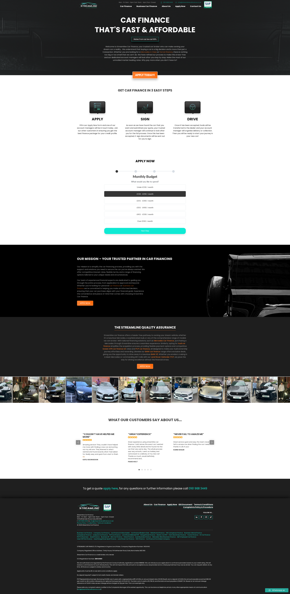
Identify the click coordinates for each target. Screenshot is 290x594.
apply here (110, 488)
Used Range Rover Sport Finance (105, 539)
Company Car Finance (102, 533)
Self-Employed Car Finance (186, 537)
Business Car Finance (147, 6)
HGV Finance (140, 539)
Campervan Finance (84, 535)
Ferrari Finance (129, 537)
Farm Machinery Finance (177, 535)
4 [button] (148, 469)
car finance (115, 285)
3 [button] (145, 469)
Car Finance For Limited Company (158, 539)
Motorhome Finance (157, 533)
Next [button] (212, 442)
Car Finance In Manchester (120, 533)
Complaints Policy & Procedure (198, 507)
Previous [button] (78, 442)
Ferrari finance (166, 52)
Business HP (105, 537)
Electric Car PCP (162, 535)
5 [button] (150, 469)
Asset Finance (95, 537)
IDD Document (185, 504)
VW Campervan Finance (174, 533)
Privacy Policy (81, 523)
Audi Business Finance (143, 537)
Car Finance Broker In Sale (140, 533)
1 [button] (139, 469)
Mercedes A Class (149, 52)
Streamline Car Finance (87, 4)
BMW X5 (154, 354)
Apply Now (180, 6)
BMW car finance (152, 351)
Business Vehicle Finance (193, 533)
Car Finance (126, 6)
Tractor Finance (192, 535)
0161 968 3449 (168, 2)
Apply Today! (145, 75)
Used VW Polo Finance (84, 539)
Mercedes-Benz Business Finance (164, 537)
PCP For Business (82, 537)
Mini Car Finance (116, 537)
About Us (166, 6)
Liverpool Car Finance (100, 535)
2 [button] (142, 469)
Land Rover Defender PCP (162, 357)
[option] (99, 449)
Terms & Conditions (104, 523)
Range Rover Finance (147, 535)
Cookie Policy (91, 523)
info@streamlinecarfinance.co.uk (189, 2)
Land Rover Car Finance (126, 539)
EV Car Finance (205, 535)
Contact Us (195, 6)
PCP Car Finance (115, 535)
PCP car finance (142, 349)
